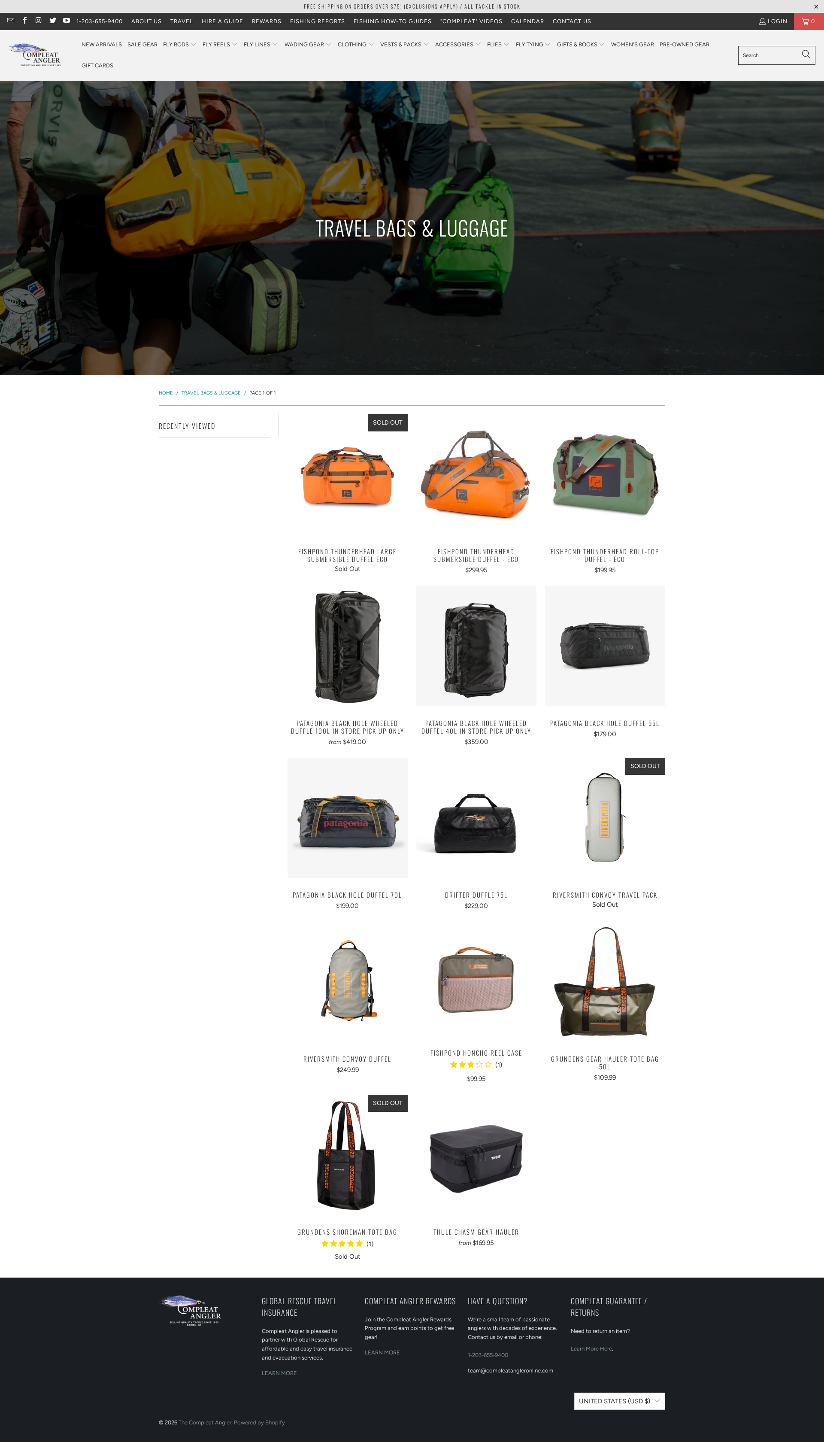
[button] (180, 44)
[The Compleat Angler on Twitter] (52, 21)
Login (778, 21)
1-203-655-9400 (99, 21)
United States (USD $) (614, 1401)
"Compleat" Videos (471, 21)
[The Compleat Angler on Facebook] (24, 21)
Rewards (267, 21)
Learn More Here (591, 1348)
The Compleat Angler (205, 1422)
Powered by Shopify (259, 1422)
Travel (181, 21)
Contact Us (572, 21)
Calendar (527, 21)
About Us (146, 21)
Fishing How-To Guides (393, 21)
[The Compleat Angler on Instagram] (38, 21)
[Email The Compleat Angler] (10, 21)
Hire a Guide (222, 21)
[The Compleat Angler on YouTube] (66, 21)
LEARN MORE (279, 1373)
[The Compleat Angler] (41, 55)
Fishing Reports (317, 21)
